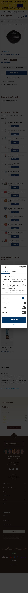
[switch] (24, 303)
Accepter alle (14, 319)
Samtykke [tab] (5, 271)
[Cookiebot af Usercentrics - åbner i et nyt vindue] (19, 267)
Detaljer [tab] (14, 271)
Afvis (14, 324)
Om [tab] (23, 271)
